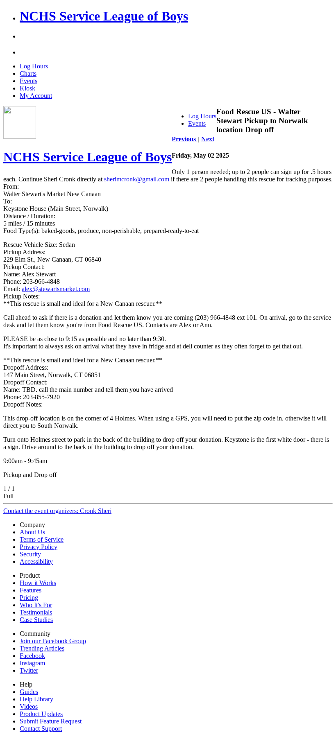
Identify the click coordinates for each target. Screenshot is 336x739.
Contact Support (41, 728)
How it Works (38, 582)
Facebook (32, 655)
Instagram (32, 663)
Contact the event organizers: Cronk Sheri (57, 510)
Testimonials (36, 612)
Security (30, 554)
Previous (185, 139)
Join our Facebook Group (53, 640)
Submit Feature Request (51, 721)
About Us (32, 532)
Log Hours (34, 66)
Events (28, 80)
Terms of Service (42, 539)
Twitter (29, 670)
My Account (36, 95)
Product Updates (41, 713)
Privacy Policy (38, 546)
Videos (29, 706)
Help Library (36, 699)
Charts (28, 73)
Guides (29, 691)
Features (30, 590)
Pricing (29, 597)
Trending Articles (42, 648)
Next (207, 139)
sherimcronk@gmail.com (136, 179)
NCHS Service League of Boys (104, 16)
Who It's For (36, 604)
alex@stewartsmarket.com (56, 288)
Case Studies (36, 619)
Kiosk (27, 88)
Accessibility (36, 561)
